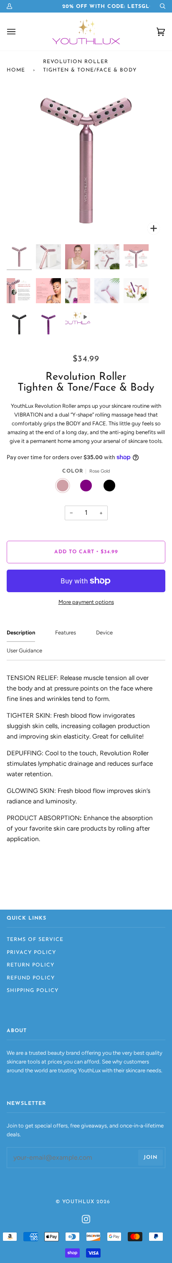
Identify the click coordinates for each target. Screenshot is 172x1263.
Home (16, 70)
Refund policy (31, 978)
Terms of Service (35, 939)
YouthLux (78, 1201)
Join (150, 1157)
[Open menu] (12, 32)
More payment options (86, 602)
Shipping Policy (32, 990)
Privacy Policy (31, 952)
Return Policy (30, 965)
